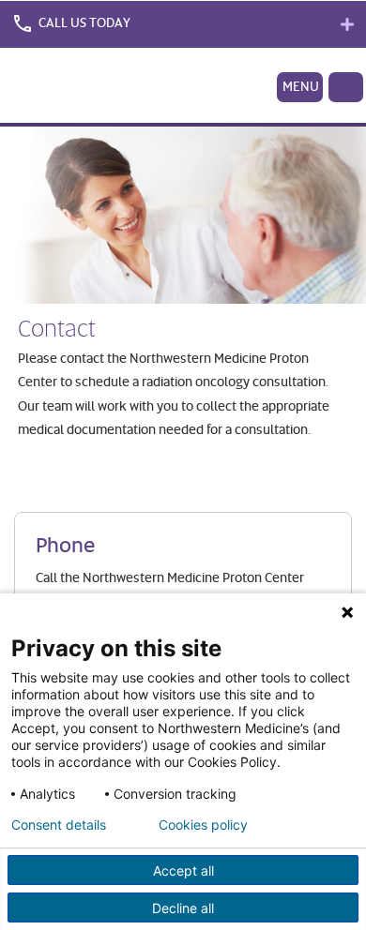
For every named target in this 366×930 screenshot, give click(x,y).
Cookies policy (203, 825)
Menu (300, 86)
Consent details (58, 825)
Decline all (183, 908)
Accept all (183, 870)
